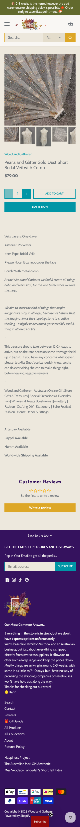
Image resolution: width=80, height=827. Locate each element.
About (8, 740)
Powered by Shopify (17, 815)
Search (9, 702)
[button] (40, 821)
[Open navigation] (7, 24)
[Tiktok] (20, 580)
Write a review (40, 508)
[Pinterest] (27, 580)
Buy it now (40, 206)
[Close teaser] (50, 814)
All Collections (14, 734)
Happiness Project (17, 758)
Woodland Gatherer (18, 154)
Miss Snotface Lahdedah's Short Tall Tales (33, 770)
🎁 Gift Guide (13, 721)
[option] (40, 90)
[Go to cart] (70, 24)
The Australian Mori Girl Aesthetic (27, 764)
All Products (12, 728)
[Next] (70, 89)
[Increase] (26, 194)
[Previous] (10, 89)
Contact (9, 709)
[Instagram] (14, 580)
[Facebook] (7, 580)
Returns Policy (14, 747)
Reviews (10, 715)
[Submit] (70, 37)
